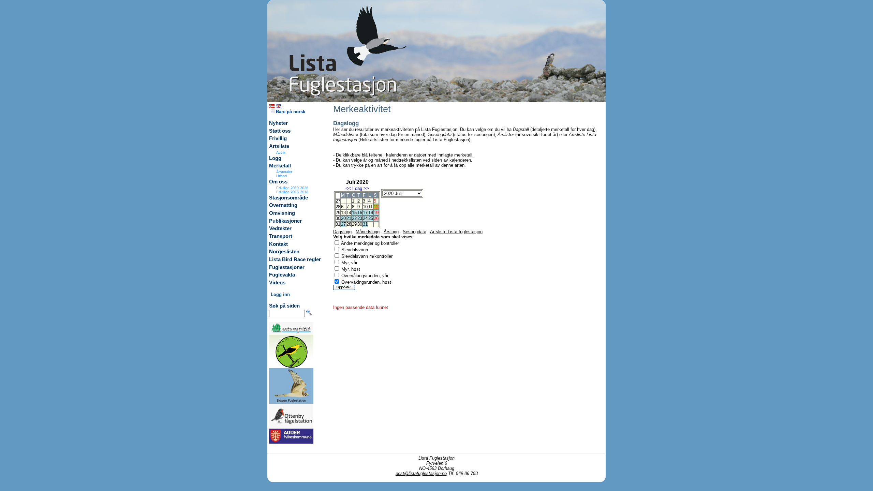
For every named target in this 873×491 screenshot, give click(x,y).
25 (370, 218)
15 (354, 212)
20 (343, 218)
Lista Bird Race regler (295, 259)
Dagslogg (342, 231)
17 (365, 212)
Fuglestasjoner (287, 267)
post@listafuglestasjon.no (421, 473)
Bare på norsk (290, 111)
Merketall (280, 165)
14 (348, 212)
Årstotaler (284, 172)
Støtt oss (280, 131)
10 (365, 206)
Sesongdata (414, 231)
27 (343, 224)
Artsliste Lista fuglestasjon (456, 231)
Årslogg (391, 231)
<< (348, 188)
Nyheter (278, 123)
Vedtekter (280, 228)
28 (348, 224)
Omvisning (282, 213)
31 (365, 224)
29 (354, 224)
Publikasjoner (285, 221)
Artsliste (279, 146)
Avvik (280, 152)
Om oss (278, 181)
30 (359, 224)
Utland (281, 176)
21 (348, 218)
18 (370, 212)
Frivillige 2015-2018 (292, 192)
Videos (277, 282)
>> (366, 188)
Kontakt (278, 244)
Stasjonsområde (288, 197)
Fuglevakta (282, 275)
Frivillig (278, 138)
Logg (275, 158)
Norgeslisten (284, 251)
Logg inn (280, 294)
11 (370, 206)
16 (359, 212)
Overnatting (283, 205)
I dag (357, 188)
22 (354, 218)
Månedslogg (368, 231)
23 (359, 218)
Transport (280, 236)
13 (343, 212)
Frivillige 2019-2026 (292, 188)
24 (365, 218)
